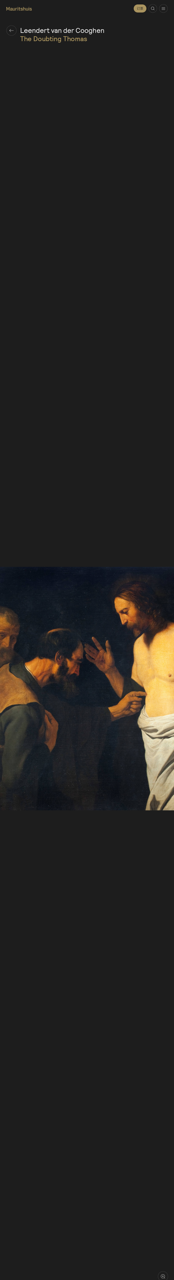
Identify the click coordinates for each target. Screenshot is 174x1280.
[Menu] (163, 8)
